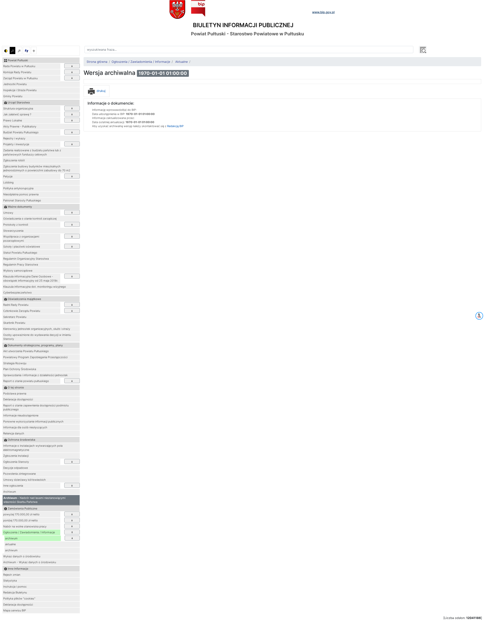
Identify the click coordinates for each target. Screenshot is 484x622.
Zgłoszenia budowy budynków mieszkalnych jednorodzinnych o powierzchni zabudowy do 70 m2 (36, 168)
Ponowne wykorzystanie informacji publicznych (33, 421)
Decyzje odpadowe (15, 467)
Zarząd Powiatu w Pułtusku (20, 78)
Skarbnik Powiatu (14, 322)
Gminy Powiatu (12, 96)
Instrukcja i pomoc (15, 586)
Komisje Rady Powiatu (17, 72)
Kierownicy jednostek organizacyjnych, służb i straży (36, 328)
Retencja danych (13, 433)
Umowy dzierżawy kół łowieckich (24, 479)
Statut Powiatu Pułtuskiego (20, 252)
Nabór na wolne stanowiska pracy (25, 526)
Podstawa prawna (14, 393)
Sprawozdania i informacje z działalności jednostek (35, 375)
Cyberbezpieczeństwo (17, 292)
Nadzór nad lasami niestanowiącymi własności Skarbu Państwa (34, 500)
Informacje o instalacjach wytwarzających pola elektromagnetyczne (33, 447)
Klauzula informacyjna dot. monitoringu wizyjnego (34, 286)
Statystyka (10, 580)
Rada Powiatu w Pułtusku (19, 66)
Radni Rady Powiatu (15, 304)
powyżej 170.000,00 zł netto (21, 514)
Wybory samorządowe (17, 270)
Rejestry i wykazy (14, 138)
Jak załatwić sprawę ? (17, 114)
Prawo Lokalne (12, 120)
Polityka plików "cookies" (19, 598)
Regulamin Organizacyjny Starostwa (26, 258)
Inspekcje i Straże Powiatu (19, 90)
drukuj (100, 91)
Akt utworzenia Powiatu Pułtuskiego (26, 351)
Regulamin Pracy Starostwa (20, 264)
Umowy (8, 212)
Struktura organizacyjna (18, 108)
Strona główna (97, 62)
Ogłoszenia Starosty (16, 461)
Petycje (7, 176)
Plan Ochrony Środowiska (19, 369)
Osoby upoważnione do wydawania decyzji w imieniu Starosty (37, 337)
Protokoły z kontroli (15, 224)
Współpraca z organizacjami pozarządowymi (21, 238)
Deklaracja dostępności (18, 399)
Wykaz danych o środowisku (21, 556)
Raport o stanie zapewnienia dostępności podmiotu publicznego (36, 407)
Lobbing (8, 182)
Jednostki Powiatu (15, 84)
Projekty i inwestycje (16, 144)
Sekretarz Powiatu (14, 316)
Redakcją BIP (175, 126)
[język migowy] (26, 50)
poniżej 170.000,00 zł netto (20, 520)
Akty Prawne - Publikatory (19, 126)
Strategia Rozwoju (14, 363)
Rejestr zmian (11, 574)
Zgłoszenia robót (14, 160)
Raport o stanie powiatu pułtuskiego (26, 381)
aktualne (10, 544)
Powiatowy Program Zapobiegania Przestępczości (35, 357)
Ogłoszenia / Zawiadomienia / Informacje (29, 532)
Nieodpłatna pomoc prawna (21, 194)
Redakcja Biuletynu (15, 592)
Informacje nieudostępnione (20, 415)
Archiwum (9, 491)
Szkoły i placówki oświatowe (21, 246)
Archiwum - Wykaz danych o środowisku (29, 562)
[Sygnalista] (34, 50)
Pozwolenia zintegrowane (19, 473)
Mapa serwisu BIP (14, 610)
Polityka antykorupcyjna (18, 188)
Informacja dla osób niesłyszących (25, 427)
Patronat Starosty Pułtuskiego (22, 200)
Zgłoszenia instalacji (16, 455)
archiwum (11, 538)
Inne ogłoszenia (13, 485)
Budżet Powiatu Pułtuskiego (21, 132)
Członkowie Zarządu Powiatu (21, 310)
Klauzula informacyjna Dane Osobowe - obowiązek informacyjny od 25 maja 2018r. (30, 278)
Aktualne (181, 62)
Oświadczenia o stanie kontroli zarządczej (30, 218)
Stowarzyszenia (13, 230)
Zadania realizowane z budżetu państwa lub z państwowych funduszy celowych (32, 152)
